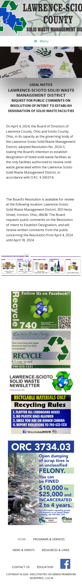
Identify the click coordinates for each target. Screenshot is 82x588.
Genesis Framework (64, 574)
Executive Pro (38, 574)
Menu (44, 41)
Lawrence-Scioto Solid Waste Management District (41, 18)
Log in (49, 578)
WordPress (37, 578)
